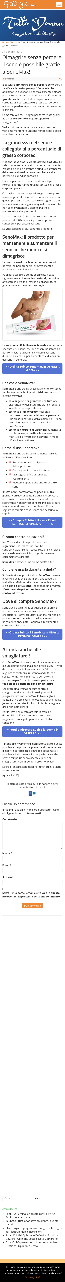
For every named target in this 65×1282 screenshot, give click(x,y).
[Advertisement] (32, 1056)
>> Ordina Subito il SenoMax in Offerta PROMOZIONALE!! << (32, 634)
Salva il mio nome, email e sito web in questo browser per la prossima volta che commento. (31, 894)
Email (6, 865)
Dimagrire (14, 42)
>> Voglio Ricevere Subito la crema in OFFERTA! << (32, 731)
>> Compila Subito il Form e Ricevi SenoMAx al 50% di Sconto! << (32, 522)
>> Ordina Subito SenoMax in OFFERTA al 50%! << (32, 368)
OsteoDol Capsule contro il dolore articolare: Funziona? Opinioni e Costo (32, 1244)
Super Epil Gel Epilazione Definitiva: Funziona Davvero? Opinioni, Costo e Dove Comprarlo (32, 1237)
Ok (26, 1277)
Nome (7, 853)
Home (5, 42)
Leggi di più (34, 1277)
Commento (10, 819)
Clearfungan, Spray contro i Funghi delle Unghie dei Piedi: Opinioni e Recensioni (34, 1229)
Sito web (7, 877)
